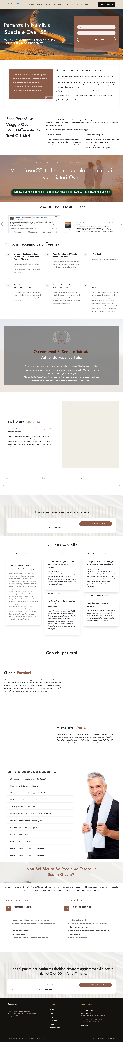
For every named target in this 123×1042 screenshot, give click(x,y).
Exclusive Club (83, 4)
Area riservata (106, 4)
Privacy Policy (56, 528)
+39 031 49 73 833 (87, 1010)
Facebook (84, 1026)
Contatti (69, 4)
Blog (48, 4)
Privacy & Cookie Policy (98, 1038)
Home (31, 4)
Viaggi (40, 4)
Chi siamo (57, 4)
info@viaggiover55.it (87, 1013)
